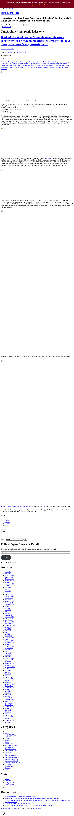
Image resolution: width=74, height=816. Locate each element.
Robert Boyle (25, 506)
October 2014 (9, 665)
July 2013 (8, 691)
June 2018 (8, 589)
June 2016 (8, 630)
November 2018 (10, 580)
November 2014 (10, 663)
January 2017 (9, 618)
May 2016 (8, 632)
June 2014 (8, 672)
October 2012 (9, 705)
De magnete (12, 62)
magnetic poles (11, 65)
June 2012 (8, 710)
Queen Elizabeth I (59, 65)
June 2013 (8, 693)
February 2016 (9, 637)
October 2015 (9, 644)
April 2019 (8, 572)
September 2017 (10, 604)
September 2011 (9, 720)
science (46, 67)
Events (7, 742)
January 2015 (9, 660)
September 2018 (10, 584)
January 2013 (9, 701)
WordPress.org (9, 784)
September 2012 (10, 706)
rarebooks (10, 52)
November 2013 (10, 684)
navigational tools (35, 65)
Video (6, 769)
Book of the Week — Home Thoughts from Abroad (20, 796)
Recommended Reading (12, 761)
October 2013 (9, 686)
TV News (8, 764)
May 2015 (8, 653)
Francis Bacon (47, 62)
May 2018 (8, 591)
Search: (3, 25)
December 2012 (9, 703)
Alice (6, 731)
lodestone (37, 63)
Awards (7, 733)
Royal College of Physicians (23, 67)
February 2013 (9, 699)
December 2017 (9, 599)
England (39, 62)
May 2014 (8, 674)
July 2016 (8, 629)
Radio (6, 754)
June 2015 (8, 651)
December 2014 (9, 661)
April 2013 (8, 696)
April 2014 (8, 675)
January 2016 (9, 639)
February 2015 (9, 658)
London (43, 63)
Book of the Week (20, 52)
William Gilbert (62, 67)
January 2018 (9, 598)
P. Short (44, 65)
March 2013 (8, 698)
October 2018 (9, 582)
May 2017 (8, 611)
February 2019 (9, 575)
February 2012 (9, 717)
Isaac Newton (13, 63)
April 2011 (8, 722)
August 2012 (9, 708)
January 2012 (9, 718)
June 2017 (8, 610)
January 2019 (9, 577)
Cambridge (4, 62)
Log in (7, 779)
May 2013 (8, 694)
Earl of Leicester (21, 62)
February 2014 (9, 679)
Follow (5, 557)
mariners (27, 65)
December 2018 (9, 579)
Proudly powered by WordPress (10, 808)
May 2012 (8, 712)
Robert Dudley (9, 67)
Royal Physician (38, 67)
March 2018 (8, 594)
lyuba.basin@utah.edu (38, 5)
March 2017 (8, 615)
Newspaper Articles (11, 745)
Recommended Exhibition (13, 757)
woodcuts (4, 69)
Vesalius (7, 768)
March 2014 (8, 677)
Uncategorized (9, 766)
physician (50, 65)
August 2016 (9, 627)
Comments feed (9, 782)
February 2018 (9, 596)
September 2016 (10, 625)
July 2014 (8, 670)
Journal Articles (9, 743)
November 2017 (10, 601)
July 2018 (8, 587)
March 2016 (8, 636)
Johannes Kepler (29, 63)
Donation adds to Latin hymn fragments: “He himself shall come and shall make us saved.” (32, 798)
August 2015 (9, 648)
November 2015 (10, 642)
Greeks (3, 63)
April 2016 (8, 634)
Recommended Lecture (12, 759)
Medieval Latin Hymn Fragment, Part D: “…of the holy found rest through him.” (29, 805)
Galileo (55, 62)
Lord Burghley (50, 63)
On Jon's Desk (9, 747)
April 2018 (8, 592)
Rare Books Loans (10, 756)
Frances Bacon (16, 506)
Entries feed (8, 780)
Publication (8, 752)
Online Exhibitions (10, 749)
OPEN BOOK (10, 13)
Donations (8, 740)
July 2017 (8, 608)
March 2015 (8, 656)
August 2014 (9, 668)
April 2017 (8, 613)
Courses (7, 738)
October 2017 (9, 603)
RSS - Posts (8, 787)
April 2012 (8, 713)
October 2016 (9, 623)
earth (28, 62)
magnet (58, 63)
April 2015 (8, 655)
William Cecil (53, 67)
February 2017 (9, 617)
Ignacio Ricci (37, 808)
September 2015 (10, 646)
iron (7, 63)
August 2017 (9, 606)
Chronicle (8, 737)
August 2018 (9, 586)
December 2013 (9, 682)
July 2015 (8, 649)
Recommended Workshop (12, 762)
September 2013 (10, 687)
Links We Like (9, 8)
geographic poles (63, 62)
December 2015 (9, 641)
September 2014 (10, 667)
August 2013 (9, 689)
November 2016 (10, 622)
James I (20, 63)
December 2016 (9, 620)
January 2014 (9, 680)
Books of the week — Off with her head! (17, 803)
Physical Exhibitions (11, 750)
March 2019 (8, 573)
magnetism (20, 65)
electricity (34, 62)
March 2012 (8, 715)
